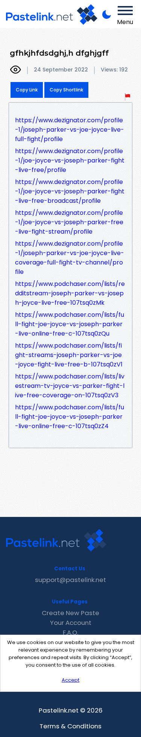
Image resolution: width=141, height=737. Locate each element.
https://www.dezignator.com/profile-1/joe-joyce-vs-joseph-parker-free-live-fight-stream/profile (69, 222)
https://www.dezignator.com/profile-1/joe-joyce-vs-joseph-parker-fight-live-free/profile (69, 160)
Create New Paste (70, 612)
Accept (70, 680)
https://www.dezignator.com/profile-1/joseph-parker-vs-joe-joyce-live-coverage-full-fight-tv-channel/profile (69, 257)
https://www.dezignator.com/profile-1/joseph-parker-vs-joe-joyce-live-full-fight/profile (69, 129)
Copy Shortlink (66, 90)
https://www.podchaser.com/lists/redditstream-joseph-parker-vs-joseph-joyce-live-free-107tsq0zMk (70, 293)
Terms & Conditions (70, 726)
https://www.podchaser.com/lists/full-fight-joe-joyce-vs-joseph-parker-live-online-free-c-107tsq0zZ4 (69, 416)
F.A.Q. (70, 632)
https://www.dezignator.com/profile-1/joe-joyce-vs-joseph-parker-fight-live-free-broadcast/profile (69, 191)
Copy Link (27, 90)
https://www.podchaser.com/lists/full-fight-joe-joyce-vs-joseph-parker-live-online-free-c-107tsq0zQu (69, 324)
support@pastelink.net (70, 579)
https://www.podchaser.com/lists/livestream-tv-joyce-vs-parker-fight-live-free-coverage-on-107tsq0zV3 (69, 386)
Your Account (70, 622)
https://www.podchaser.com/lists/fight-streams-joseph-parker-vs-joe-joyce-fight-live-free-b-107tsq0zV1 (69, 355)
